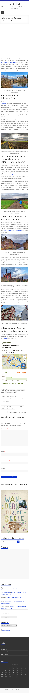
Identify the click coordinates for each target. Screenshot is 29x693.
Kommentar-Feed (5, 651)
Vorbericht (3, 103)
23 (13, 674)
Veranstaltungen (17, 398)
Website (3, 468)
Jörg (4, 396)
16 (13, 672)
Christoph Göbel (5, 592)
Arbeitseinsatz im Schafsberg (18, 412)
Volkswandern (11, 390)
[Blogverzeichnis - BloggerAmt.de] (5, 630)
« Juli (2, 680)
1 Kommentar (6, 401)
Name (3, 451)
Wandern (24, 398)
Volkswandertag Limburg (13, 392)
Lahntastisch (14, 4)
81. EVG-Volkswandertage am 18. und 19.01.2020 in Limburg (12, 407)
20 (2, 674)
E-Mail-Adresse (5, 461)
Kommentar (4, 429)
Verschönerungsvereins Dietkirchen (12, 230)
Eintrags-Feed (4, 649)
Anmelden (3, 646)
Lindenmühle (15, 174)
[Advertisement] (14, 39)
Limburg (3, 390)
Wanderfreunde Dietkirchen (8, 62)
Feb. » (5, 680)
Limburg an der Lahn (8, 398)
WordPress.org (4, 654)
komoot (5, 338)
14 (6, 672)
